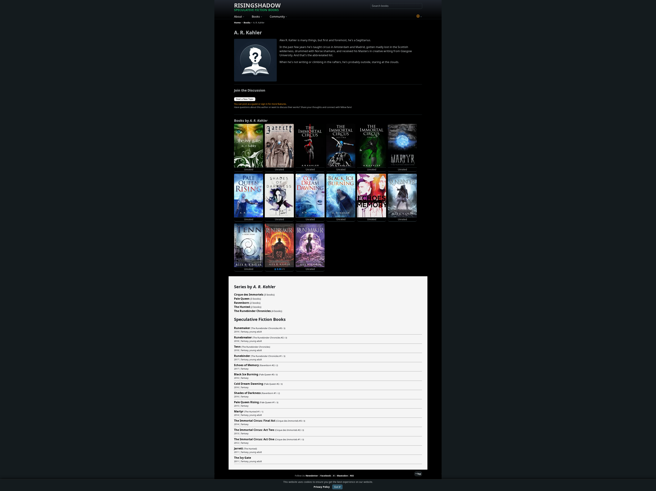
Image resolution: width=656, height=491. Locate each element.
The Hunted (242, 307)
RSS (352, 475)
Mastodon (342, 475)
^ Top (418, 473)
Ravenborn (241, 303)
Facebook (325, 475)
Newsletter (312, 475)
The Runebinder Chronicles (252, 311)
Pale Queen (242, 299)
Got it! (337, 487)
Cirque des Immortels (248, 294)
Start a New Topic (245, 99)
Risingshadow (257, 6)
